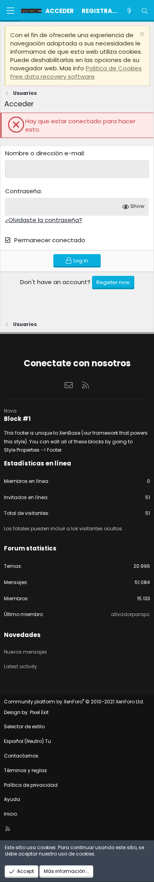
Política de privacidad (31, 785)
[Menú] (10, 11)
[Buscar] (144, 11)
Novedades (22, 635)
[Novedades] (129, 11)
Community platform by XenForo (74, 701)
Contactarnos (21, 755)
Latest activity (20, 666)
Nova (10, 410)
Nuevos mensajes (25, 651)
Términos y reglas (25, 770)
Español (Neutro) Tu (27, 741)
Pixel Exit (39, 712)
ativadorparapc (130, 614)
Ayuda (12, 799)
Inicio (10, 813)
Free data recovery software (52, 76)
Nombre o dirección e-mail (44, 153)
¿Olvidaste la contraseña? (43, 220)
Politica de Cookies (114, 68)
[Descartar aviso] (141, 35)
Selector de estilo (24, 726)
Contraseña (23, 191)
